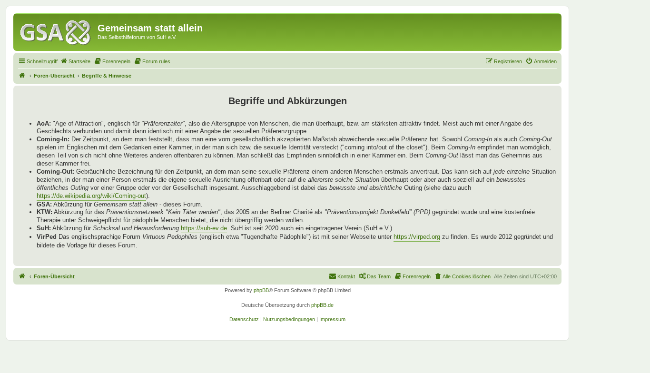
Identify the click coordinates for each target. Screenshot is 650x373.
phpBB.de (322, 305)
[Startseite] (57, 31)
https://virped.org (417, 236)
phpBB (261, 290)
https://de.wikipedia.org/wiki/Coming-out (91, 195)
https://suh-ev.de (204, 228)
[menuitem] (75, 61)
